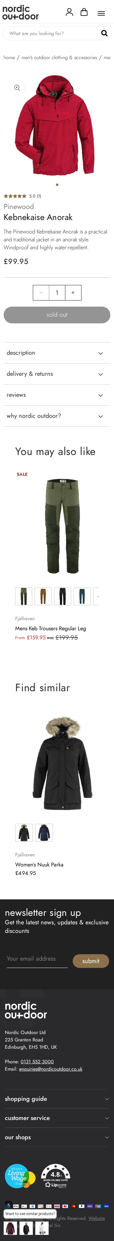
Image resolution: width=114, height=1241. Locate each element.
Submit (90, 961)
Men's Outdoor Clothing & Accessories (59, 57)
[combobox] (57, 33)
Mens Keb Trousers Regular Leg (50, 628)
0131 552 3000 (37, 1061)
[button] (84, 13)
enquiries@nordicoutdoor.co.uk (50, 1068)
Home (9, 57)
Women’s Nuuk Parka (39, 865)
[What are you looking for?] (104, 33)
